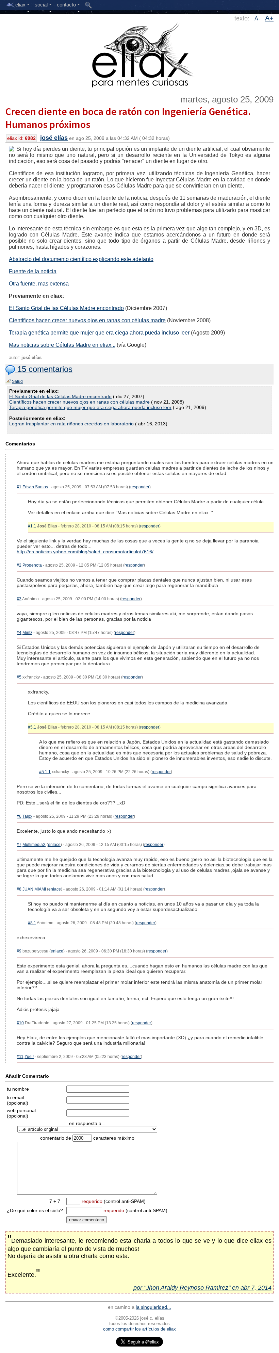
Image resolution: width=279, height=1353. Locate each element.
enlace (54, 844)
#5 (19, 677)
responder (139, 487)
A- (257, 18)
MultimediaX (34, 844)
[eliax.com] (139, 53)
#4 (19, 632)
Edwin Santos (35, 487)
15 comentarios (43, 369)
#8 (19, 889)
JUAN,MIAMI (34, 889)
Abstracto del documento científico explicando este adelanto (81, 259)
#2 (19, 565)
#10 (20, 1023)
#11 (20, 1056)
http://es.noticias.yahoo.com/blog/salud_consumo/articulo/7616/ (85, 551)
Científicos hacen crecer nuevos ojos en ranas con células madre (87, 320)
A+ (269, 18)
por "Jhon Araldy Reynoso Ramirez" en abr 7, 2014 (202, 1287)
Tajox (27, 816)
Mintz (27, 632)
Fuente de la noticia (32, 271)
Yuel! (29, 1056)
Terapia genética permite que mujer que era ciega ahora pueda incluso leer (99, 333)
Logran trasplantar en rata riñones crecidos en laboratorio (72, 423)
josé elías (54, 137)
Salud (17, 381)
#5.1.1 (45, 771)
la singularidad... (153, 1307)
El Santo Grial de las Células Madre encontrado (66, 308)
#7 (19, 844)
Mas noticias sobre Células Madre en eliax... (62, 345)
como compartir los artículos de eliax (139, 1329)
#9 (19, 951)
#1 (19, 487)
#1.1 (32, 526)
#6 (19, 816)
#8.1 (32, 922)
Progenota (32, 565)
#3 (19, 599)
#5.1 (32, 727)
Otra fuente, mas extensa (39, 284)
